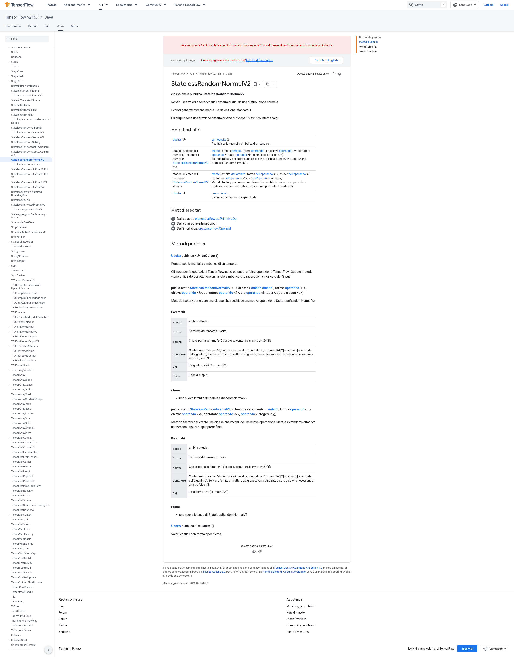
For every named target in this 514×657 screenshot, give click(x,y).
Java (49, 17)
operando (257, 150)
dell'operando (264, 174)
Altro (74, 26)
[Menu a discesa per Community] (166, 5)
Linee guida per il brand (301, 625)
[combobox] (427, 4)
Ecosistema (124, 5)
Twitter (63, 625)
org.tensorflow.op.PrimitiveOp (216, 219)
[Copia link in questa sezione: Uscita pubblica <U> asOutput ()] (223, 255)
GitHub (489, 5)
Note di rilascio (296, 612)
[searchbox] (27, 39)
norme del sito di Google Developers (284, 571)
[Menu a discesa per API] (108, 5)
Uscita (177, 139)
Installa (51, 5)
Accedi (504, 4)
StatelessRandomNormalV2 (190, 162)
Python (32, 26)
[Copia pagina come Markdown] (267, 84)
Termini (63, 648)
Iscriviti (467, 648)
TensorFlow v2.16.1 (21, 17)
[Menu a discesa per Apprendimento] (90, 5)
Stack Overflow (296, 619)
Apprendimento (74, 5)
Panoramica (13, 26)
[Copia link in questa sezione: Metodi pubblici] (204, 130)
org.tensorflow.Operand (214, 228)
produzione (219, 193)
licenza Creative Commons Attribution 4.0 (298, 567)
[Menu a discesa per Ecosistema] (137, 5)
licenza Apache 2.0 (214, 571)
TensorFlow (178, 73)
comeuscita (219, 139)
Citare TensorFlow (298, 632)
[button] (26, 47)
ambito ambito (261, 288)
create (216, 150)
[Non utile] (340, 74)
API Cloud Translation (259, 60)
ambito (236, 150)
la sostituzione (308, 45)
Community (153, 5)
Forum (63, 612)
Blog (61, 606)
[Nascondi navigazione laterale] (48, 650)
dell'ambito (238, 174)
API (101, 5)
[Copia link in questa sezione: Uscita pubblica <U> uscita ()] (219, 526)
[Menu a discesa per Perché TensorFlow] (205, 5)
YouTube (64, 632)
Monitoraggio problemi (301, 606)
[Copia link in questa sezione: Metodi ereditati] (205, 210)
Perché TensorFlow (187, 5)
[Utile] (334, 74)
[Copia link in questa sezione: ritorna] (185, 390)
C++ (47, 26)
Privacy (77, 648)
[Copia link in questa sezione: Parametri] (189, 312)
